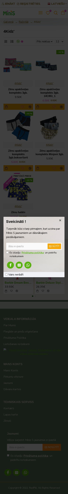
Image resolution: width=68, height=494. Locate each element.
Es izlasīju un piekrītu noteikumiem (33, 254)
